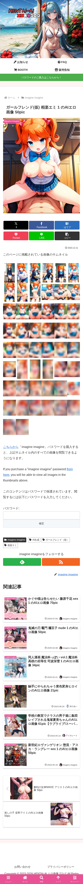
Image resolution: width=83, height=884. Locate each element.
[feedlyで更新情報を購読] (22, 562)
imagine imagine (16, 539)
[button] (67, 236)
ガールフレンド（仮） (57, 539)
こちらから (11, 446)
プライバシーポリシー (60, 866)
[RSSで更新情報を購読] (61, 562)
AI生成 (35, 539)
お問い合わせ (22, 866)
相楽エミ (12, 545)
